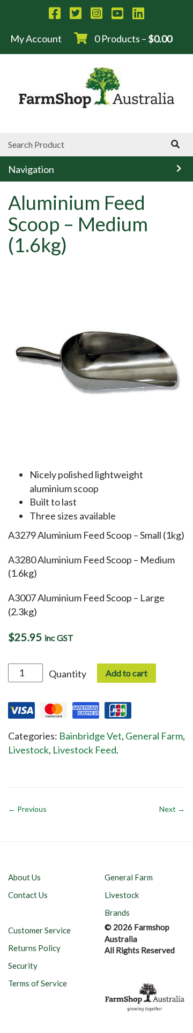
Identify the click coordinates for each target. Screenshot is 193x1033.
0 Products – (132, 38)
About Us (24, 877)
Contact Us (28, 895)
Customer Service (39, 930)
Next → (172, 808)
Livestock (28, 750)
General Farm (154, 736)
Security (23, 965)
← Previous (27, 808)
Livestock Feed (84, 750)
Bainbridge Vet (90, 736)
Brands (117, 912)
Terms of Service (37, 983)
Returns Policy (34, 948)
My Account (36, 38)
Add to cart (126, 673)
